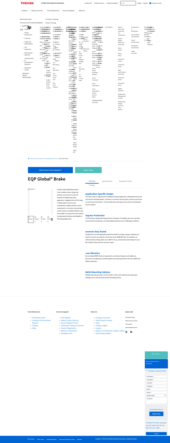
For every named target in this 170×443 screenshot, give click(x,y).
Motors (40, 158)
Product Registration (68, 328)
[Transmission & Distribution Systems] (24, 61)
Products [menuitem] (25, 11)
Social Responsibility (103, 333)
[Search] (135, 3)
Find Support (66, 318)
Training (35, 326)
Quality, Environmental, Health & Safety (110, 331)
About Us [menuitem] (82, 11)
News (98, 323)
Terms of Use (40, 439)
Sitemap (79, 439)
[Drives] (24, 29)
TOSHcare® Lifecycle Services (72, 326)
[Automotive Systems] (24, 54)
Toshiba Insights (102, 326)
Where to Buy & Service (70, 320)
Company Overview (103, 318)
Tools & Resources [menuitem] (53, 11)
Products (32, 158)
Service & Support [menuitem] (69, 11)
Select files (156, 414)
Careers (98, 328)
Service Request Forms (69, 323)
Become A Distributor (69, 331)
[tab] (92, 182)
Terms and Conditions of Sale (67, 439)
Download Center (38, 318)
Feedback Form (66, 333)
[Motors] (24, 26)
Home (36, 158)
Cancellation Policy (52, 439)
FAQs (34, 328)
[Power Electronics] (24, 34)
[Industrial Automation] (24, 43)
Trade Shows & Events (104, 320)
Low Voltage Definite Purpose (50, 158)
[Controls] (24, 38)
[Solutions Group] (24, 69)
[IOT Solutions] (24, 48)
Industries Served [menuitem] (37, 11)
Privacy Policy (31, 439)
